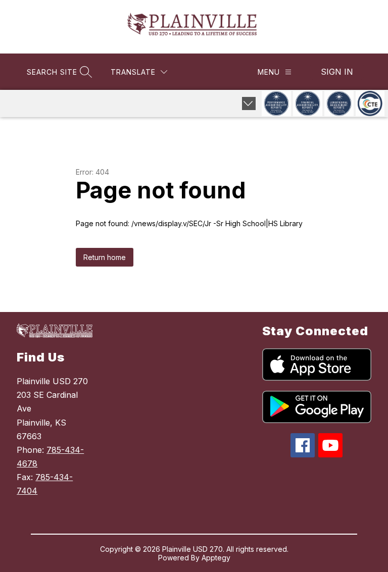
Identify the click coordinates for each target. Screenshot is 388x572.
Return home (104, 257)
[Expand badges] (249, 103)
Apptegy (216, 557)
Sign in (337, 72)
